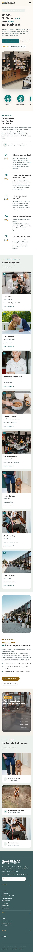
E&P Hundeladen (6, 900)
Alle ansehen (8, 267)
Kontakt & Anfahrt (6, 926)
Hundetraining (5, 905)
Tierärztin (4, 890)
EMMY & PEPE (5, 908)
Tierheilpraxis (5, 893)
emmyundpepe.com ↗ (10, 683)
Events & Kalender (6, 921)
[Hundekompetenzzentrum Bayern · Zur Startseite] (8, 3)
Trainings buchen (6, 923)
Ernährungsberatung (7, 898)
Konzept (4, 918)
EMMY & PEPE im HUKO (10, 678)
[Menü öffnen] (29, 3)
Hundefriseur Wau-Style (8, 895)
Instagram (4, 936)
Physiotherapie (5, 903)
